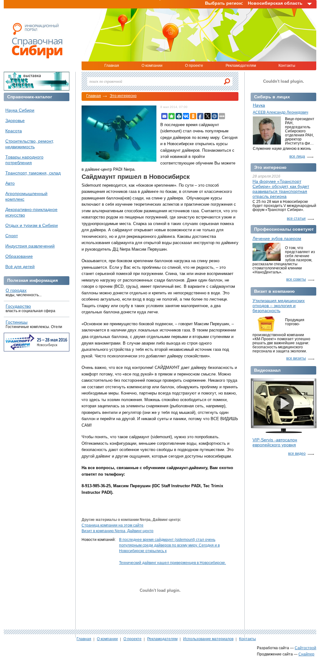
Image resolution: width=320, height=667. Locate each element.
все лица (297, 156)
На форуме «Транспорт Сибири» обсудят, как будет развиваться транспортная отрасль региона (280, 189)
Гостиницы (17, 322)
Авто (10, 183)
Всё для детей (20, 266)
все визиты (296, 358)
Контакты (286, 65)
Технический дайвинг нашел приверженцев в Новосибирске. (172, 563)
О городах (16, 290)
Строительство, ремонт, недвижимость (29, 144)
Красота (13, 130)
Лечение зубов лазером (276, 238)
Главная (111, 65)
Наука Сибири (19, 110)
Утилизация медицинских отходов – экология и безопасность (278, 305)
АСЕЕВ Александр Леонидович (280, 112)
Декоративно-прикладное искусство (31, 212)
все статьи (296, 218)
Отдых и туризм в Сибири (31, 225)
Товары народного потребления (24, 159)
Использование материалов (208, 639)
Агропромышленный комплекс (26, 196)
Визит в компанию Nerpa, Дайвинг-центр (117, 531)
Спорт (11, 235)
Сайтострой (305, 648)
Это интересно (123, 96)
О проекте (194, 65)
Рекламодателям (241, 65)
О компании (152, 65)
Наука (259, 105)
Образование (19, 256)
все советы (296, 279)
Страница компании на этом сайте (112, 525)
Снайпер (306, 654)
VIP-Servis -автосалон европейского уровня (274, 442)
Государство (18, 306)
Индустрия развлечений (30, 245)
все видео (297, 453)
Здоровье (15, 120)
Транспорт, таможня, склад (33, 172)
